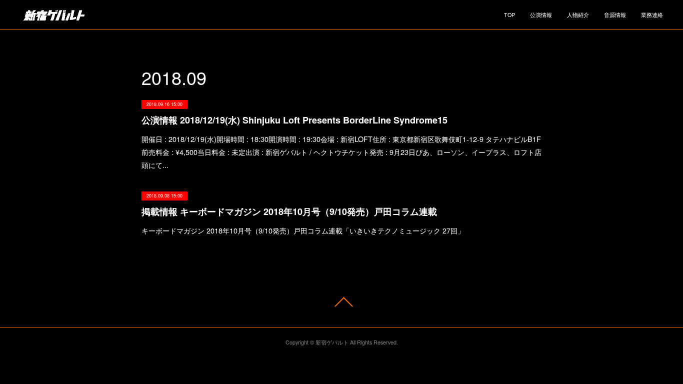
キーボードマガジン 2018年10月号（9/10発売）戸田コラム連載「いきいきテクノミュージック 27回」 (303, 230)
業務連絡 (652, 14)
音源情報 (615, 14)
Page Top (341, 301)
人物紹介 (578, 14)
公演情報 (541, 14)
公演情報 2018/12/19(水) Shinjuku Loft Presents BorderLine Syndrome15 (295, 120)
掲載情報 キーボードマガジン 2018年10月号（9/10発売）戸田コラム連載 (289, 211)
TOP (509, 14)
